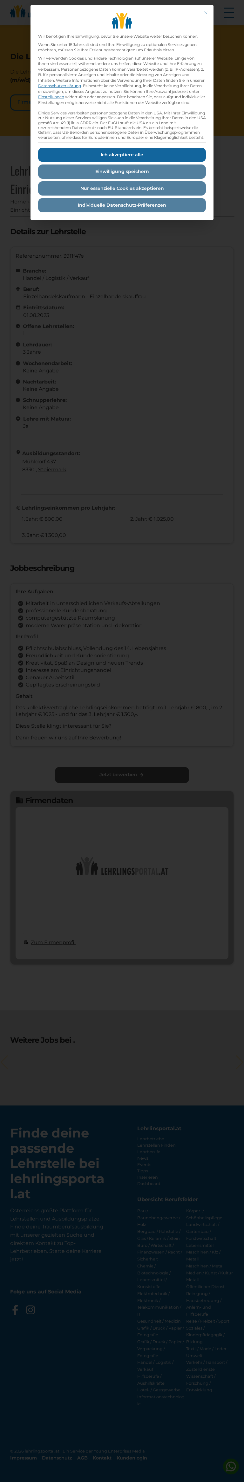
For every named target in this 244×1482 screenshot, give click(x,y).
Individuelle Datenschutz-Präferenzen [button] (122, 205)
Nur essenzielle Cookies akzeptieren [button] (122, 188)
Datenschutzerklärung (59, 85)
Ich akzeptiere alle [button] (122, 155)
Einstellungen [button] (51, 96)
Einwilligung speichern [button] (122, 171)
